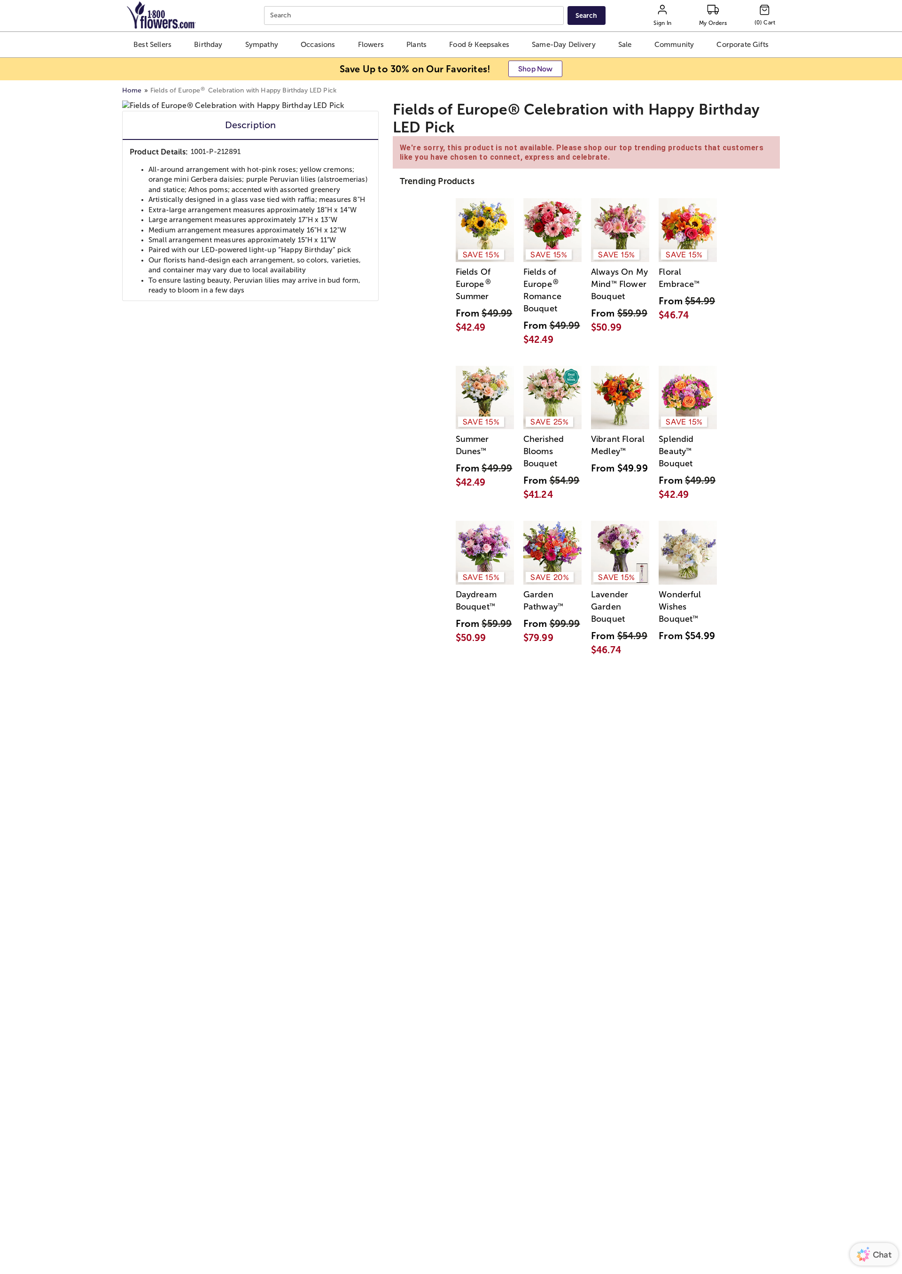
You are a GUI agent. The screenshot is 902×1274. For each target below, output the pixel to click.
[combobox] (415, 15)
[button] (152, 44)
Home (132, 90)
